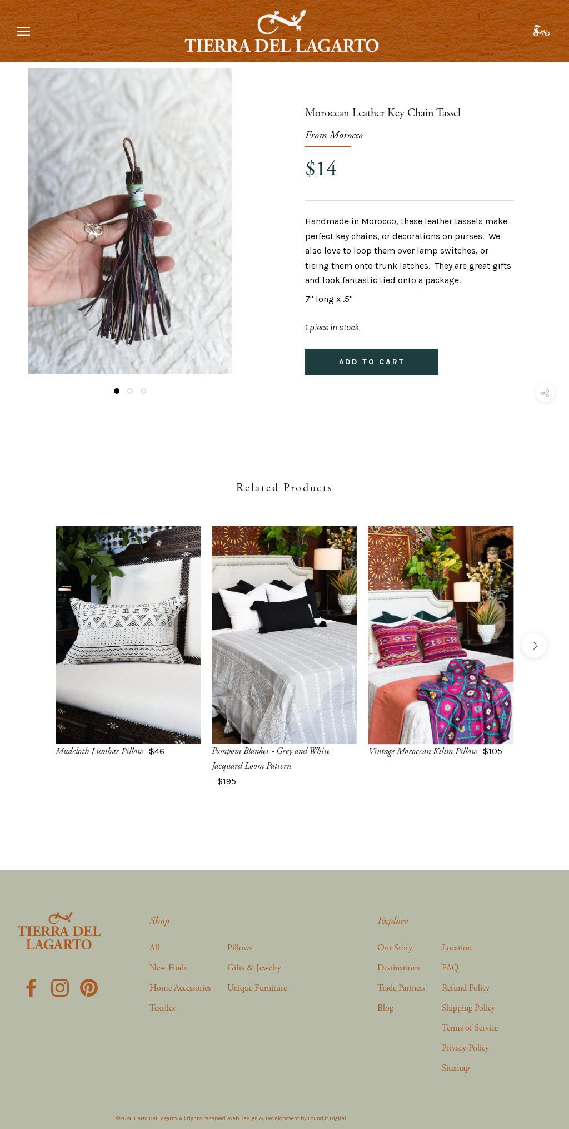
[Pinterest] (89, 986)
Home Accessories (180, 988)
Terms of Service (470, 1028)
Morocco (346, 135)
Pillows (239, 948)
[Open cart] (542, 31)
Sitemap (456, 1068)
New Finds (168, 968)
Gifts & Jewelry (254, 968)
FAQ (450, 968)
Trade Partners (401, 988)
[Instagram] (60, 986)
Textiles (162, 1008)
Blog (385, 1008)
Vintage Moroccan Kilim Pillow (422, 751)
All (154, 948)
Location (457, 948)
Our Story (394, 948)
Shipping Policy (468, 1008)
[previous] (34, 645)
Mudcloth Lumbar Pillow (99, 751)
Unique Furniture (257, 988)
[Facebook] (31, 986)
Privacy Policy (465, 1048)
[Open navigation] (23, 31)
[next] (534, 645)
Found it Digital (327, 1118)
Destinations (398, 968)
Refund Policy (466, 988)
